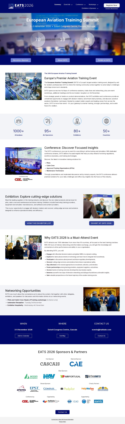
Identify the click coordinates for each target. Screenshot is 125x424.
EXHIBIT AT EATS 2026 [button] (101, 223)
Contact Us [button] (62, 412)
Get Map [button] (62, 336)
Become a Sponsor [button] (20, 60)
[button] (69, 4)
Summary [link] (57, 4)
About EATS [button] (62, 60)
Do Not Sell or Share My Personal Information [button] (62, 419)
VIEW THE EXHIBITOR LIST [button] (39, 223)
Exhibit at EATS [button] (104, 60)
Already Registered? (111, 8)
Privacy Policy (62, 421)
